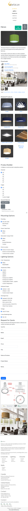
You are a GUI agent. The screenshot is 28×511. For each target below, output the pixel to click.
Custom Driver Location (8, 253)
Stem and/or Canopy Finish (7, 235)
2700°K (4, 270)
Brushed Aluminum (6, 242)
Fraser (7, 111)
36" (3, 176)
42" (3, 178)
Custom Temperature (7, 283)
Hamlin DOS (7, 127)
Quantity (3, 326)
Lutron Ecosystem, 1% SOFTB (9, 304)
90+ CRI (4, 317)
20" (3, 195)
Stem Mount (5, 223)
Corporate (4, 457)
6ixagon (7, 158)
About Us (15, 15)
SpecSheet (18, 28)
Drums (12, 92)
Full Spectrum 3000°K (7, 277)
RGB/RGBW (5, 264)
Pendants (16, 92)
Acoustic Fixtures (7, 92)
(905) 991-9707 (7, 494)
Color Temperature (5, 260)
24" (3, 172)
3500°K (4, 274)
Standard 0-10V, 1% (7, 300)
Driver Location (4, 247)
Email (2, 338)
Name (2, 332)
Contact (14, 20)
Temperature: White (5, 267)
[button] (26, 79)
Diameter (3, 169)
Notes (2, 366)
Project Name (4, 361)
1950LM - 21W (6, 291)
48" (3, 180)
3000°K (4, 272)
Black (3, 233)
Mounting (3, 219)
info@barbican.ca (6, 493)
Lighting (19, 92)
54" (3, 182)
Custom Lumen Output (7, 292)
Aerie (21, 111)
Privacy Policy (4, 461)
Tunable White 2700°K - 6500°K (10, 281)
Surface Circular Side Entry (8, 251)
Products (14, 8)
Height (2, 184)
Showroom (4, 458)
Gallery (14, 11)
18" (3, 193)
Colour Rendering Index (6, 314)
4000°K (4, 275)
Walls (2, 465)
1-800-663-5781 (7, 496)
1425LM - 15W (6, 289)
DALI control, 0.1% (6, 302)
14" (3, 189)
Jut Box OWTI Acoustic (7, 142)
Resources (14, 13)
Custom (4, 225)
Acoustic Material (5, 200)
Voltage (2, 308)
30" (3, 174)
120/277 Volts (5, 311)
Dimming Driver (4, 295)
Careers (3, 460)
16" (3, 191)
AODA (3, 462)
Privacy (12, 508)
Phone (2, 344)
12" (3, 187)
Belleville (21, 147)
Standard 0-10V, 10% (7, 298)
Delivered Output (5, 286)
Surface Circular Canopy (8, 249)
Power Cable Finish (5, 228)
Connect (3, 500)
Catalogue (19, 508)
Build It (25, 27)
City (2, 349)
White (3, 231)
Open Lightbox (5, 202)
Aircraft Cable (5, 221)
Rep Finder (14, 18)
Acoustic (23, 92)
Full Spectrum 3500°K (7, 279)
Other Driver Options (7, 306)
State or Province (5, 355)
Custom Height (6, 197)
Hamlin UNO (21, 127)
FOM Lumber (21, 142)
